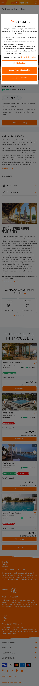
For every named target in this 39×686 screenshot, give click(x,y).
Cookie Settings (19, 63)
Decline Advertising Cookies (19, 70)
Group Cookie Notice (28, 57)
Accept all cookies (19, 78)
